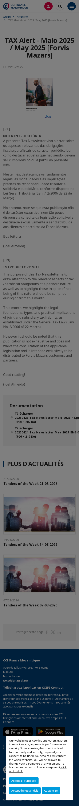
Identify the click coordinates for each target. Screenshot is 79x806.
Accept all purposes (23, 781)
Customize (51, 790)
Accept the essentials (24, 790)
